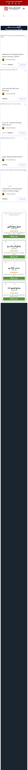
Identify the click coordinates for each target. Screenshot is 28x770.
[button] (25, 36)
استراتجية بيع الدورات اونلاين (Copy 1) (12, 156)
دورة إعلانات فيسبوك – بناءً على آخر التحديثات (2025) (12, 123)
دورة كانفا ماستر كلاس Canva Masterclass (10, 89)
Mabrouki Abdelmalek (11, 59)
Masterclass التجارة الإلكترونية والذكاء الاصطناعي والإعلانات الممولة (12, 55)
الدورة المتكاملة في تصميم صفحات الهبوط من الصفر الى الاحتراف (12, 189)
